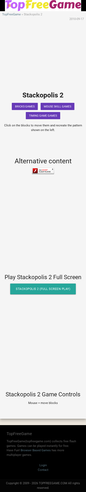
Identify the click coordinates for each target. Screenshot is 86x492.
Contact (43, 470)
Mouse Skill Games (57, 106)
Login (43, 465)
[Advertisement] (43, 59)
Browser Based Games (36, 450)
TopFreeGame (11, 14)
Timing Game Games (43, 115)
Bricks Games (25, 106)
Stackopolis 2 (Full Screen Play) (43, 289)
